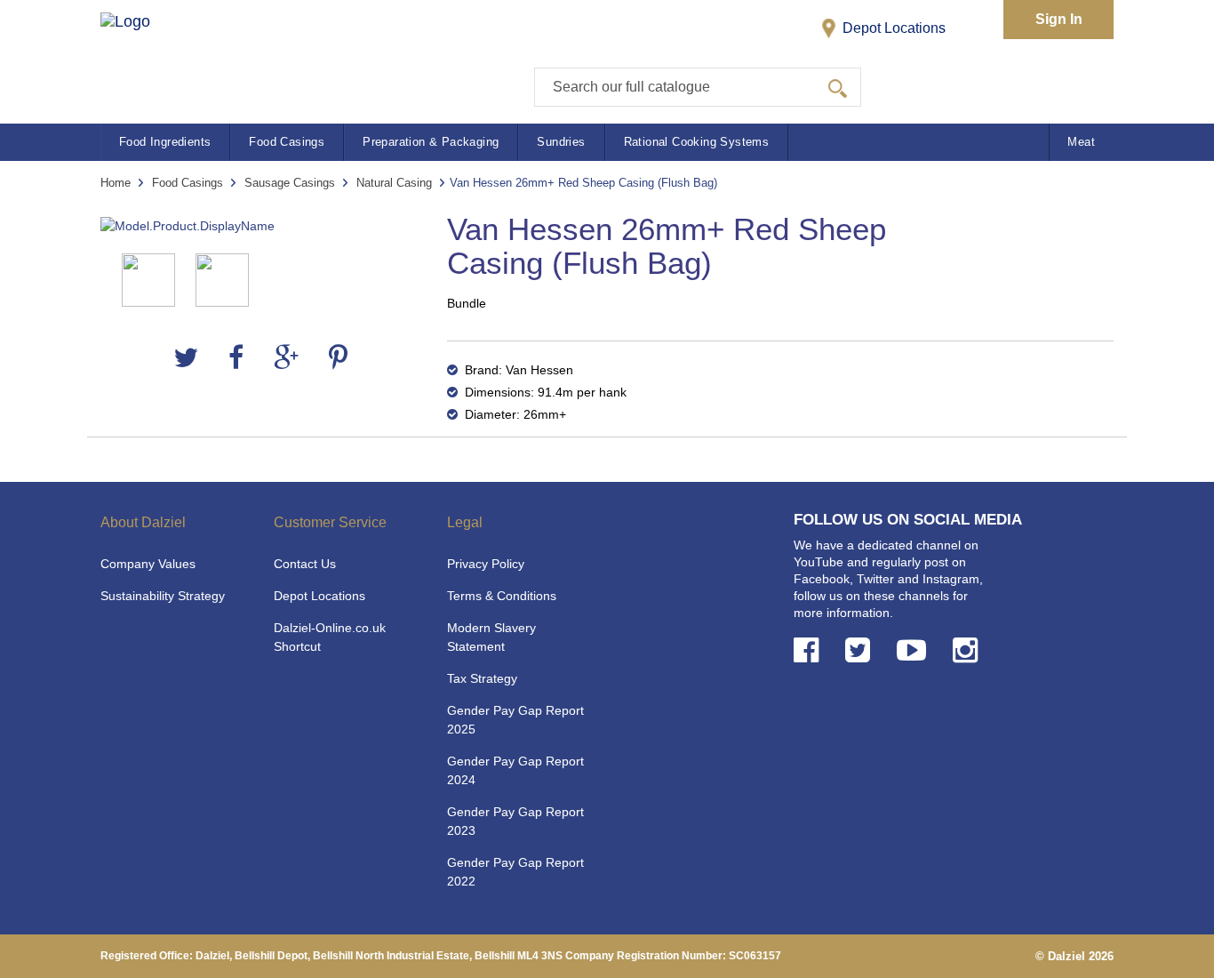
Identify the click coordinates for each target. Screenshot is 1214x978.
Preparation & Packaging (431, 141)
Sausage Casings (289, 182)
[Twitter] (185, 358)
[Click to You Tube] (915, 650)
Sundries (561, 141)
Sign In (1058, 19)
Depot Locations (892, 28)
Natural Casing (394, 182)
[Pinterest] (338, 358)
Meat (1081, 141)
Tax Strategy (482, 678)
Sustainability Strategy (162, 596)
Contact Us (305, 564)
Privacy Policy (485, 564)
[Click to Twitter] (861, 650)
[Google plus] (286, 358)
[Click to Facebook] (810, 650)
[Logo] (143, 54)
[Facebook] (236, 358)
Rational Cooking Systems (697, 141)
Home (115, 182)
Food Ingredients (165, 141)
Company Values (148, 564)
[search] (837, 87)
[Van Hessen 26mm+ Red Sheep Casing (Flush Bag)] (260, 226)
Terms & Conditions (501, 596)
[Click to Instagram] (969, 650)
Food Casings (286, 141)
